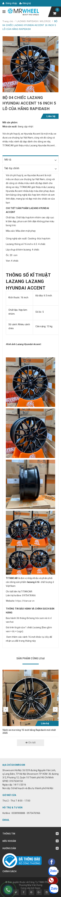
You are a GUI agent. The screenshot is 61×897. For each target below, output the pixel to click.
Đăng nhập (11, 3)
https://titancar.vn (24, 601)
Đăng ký (26, 3)
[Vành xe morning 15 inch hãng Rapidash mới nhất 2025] (30, 698)
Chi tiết (32, 742)
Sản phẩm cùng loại (30, 658)
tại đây (45, 637)
